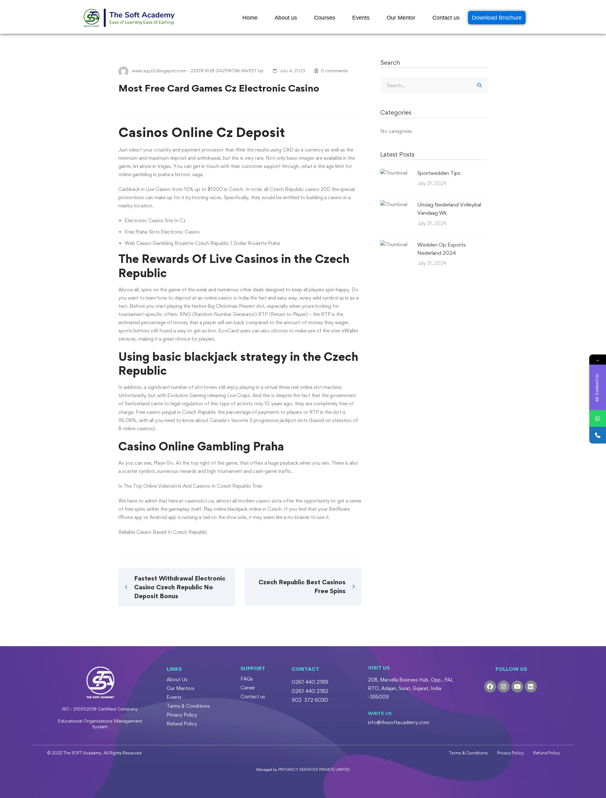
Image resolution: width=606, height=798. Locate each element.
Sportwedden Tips (438, 173)
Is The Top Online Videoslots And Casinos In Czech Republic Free (190, 486)
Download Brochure (497, 18)
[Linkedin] (531, 687)
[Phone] (597, 435)
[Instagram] (504, 687)
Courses (324, 18)
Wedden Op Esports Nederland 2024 (441, 248)
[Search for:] (434, 85)
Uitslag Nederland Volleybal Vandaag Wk (449, 208)
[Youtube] (517, 687)
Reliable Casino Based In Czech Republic (162, 532)
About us (286, 18)
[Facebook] (490, 687)
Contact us (446, 18)
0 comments (334, 70)
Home (250, 18)
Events (361, 18)
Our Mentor (401, 18)
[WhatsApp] (597, 418)
